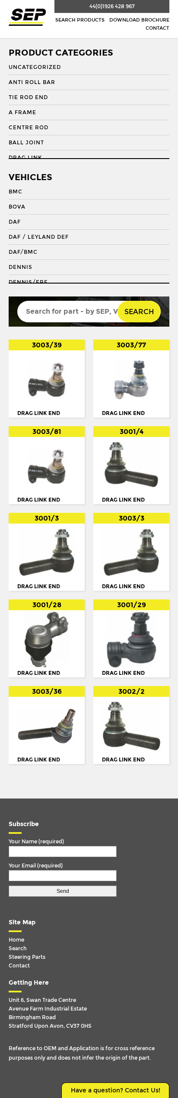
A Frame (22, 112)
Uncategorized (35, 67)
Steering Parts (27, 957)
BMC (15, 192)
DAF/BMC (23, 252)
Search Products (80, 20)
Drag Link (25, 158)
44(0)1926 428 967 (112, 6)
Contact (157, 28)
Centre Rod (28, 128)
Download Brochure (139, 20)
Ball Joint (26, 143)
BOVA (17, 207)
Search (139, 312)
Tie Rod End (28, 97)
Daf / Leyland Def (39, 237)
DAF (15, 222)
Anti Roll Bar (32, 82)
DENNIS (20, 267)
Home (16, 940)
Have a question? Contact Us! (115, 1090)
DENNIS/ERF (28, 282)
